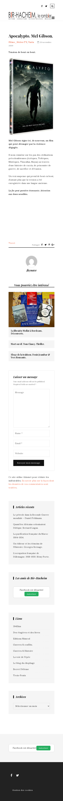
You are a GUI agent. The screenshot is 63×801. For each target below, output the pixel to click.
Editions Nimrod (21, 638)
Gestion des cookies (22, 790)
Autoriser (31, 594)
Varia (31, 42)
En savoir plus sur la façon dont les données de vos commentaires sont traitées (31, 484)
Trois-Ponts (19, 675)
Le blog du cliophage (24, 663)
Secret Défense (21, 669)
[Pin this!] (49, 244)
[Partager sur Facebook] (41, 244)
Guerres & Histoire (23, 650)
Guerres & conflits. (23, 644)
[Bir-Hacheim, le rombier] (30, 19)
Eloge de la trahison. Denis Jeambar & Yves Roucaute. (30, 356)
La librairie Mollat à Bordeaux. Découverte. (26, 332)
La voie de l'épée (21, 657)
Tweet (12, 243)
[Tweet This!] (45, 244)
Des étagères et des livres (26, 632)
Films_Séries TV (18, 42)
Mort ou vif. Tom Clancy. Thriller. (27, 344)
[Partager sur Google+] (52, 244)
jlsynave (32, 270)
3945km (17, 626)
